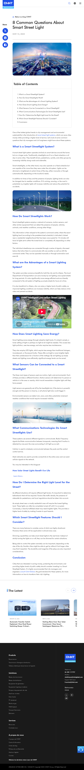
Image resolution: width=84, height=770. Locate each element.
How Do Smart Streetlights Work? (31, 98)
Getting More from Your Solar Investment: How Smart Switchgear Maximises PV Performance (54, 624)
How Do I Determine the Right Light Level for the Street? (39, 115)
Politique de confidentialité (16, 749)
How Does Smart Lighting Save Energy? (33, 105)
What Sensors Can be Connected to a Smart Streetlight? (39, 108)
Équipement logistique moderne (18, 687)
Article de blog (13, 745)
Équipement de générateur (16, 683)
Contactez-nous (13, 728)
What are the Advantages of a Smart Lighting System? (38, 101)
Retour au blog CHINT (23, 17)
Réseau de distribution (15, 680)
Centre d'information (15, 742)
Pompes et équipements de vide (18, 690)
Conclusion (23, 122)
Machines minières (14, 693)
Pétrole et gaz (12, 703)
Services (12, 720)
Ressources (12, 724)
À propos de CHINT (14, 739)
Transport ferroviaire (14, 710)
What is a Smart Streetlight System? (32, 94)
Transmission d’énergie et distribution (19, 662)
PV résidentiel (12, 700)
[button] (73, 590)
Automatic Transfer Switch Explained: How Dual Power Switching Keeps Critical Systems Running (20, 624)
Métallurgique (13, 707)
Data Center (12, 697)
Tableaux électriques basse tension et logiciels (22, 666)
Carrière (11, 755)
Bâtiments (11, 713)
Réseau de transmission (15, 677)
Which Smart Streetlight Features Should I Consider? (38, 118)
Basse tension (13, 659)
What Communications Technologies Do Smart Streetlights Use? (42, 111)
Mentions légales (13, 752)
